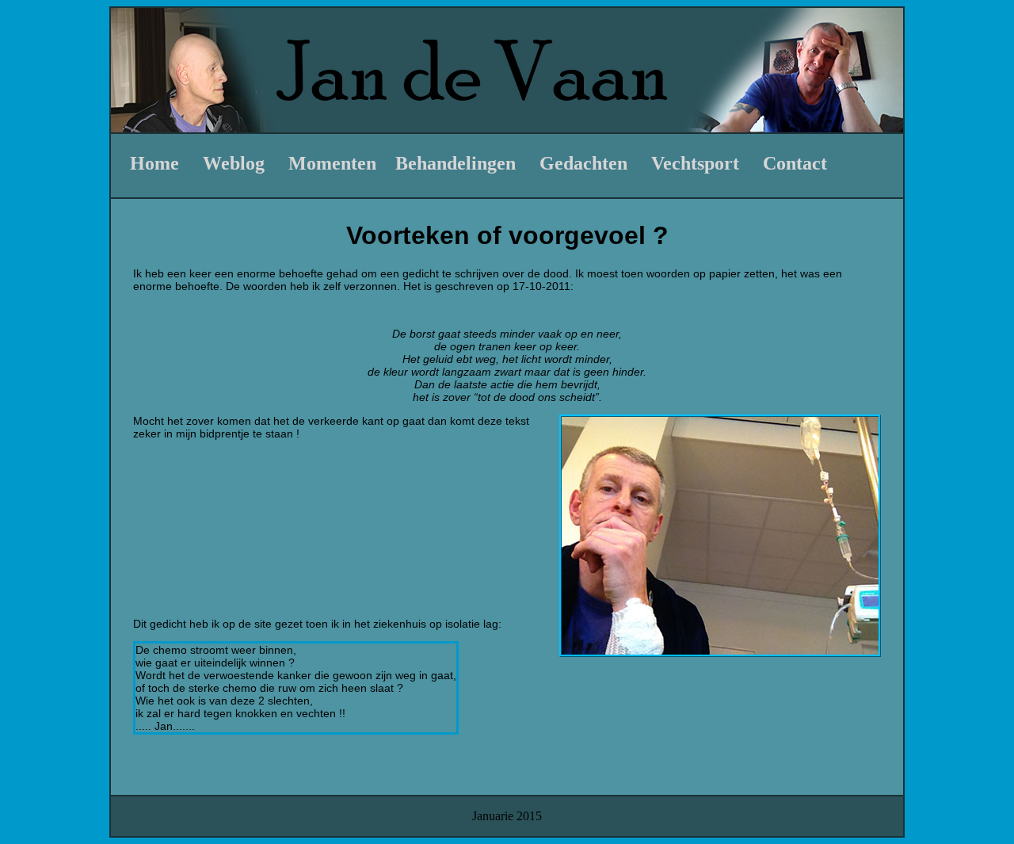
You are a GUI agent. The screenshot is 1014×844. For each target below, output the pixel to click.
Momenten (332, 163)
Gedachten (583, 163)
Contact (795, 163)
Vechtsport (695, 163)
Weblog (234, 163)
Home (154, 163)
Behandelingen (455, 163)
